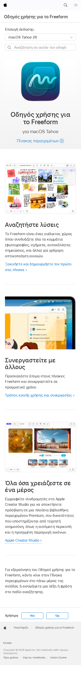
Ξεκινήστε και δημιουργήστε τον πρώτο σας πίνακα (38, 267)
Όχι (57, 615)
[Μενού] (76, 5)
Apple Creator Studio (22, 540)
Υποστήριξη (21, 627)
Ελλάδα (7, 642)
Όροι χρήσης (10, 657)
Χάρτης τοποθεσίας (34, 657)
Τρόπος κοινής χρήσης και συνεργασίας (38, 395)
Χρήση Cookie (58, 657)
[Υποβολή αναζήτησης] (9, 47)
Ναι (32, 615)
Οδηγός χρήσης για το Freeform (36, 16)
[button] (65, 5)
